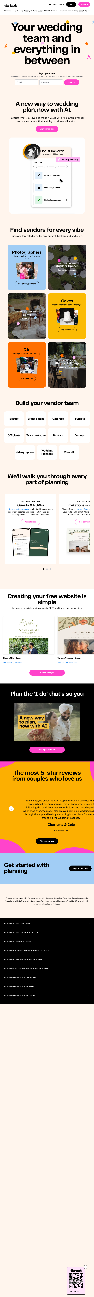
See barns (27, 319)
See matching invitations (12, 662)
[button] (47, 569)
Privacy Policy (63, 76)
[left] (11, 808)
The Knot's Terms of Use (41, 76)
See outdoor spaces (67, 270)
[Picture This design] (29, 635)
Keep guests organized (19, 509)
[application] (47, 722)
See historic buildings (67, 367)
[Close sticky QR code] (85, 1267)
